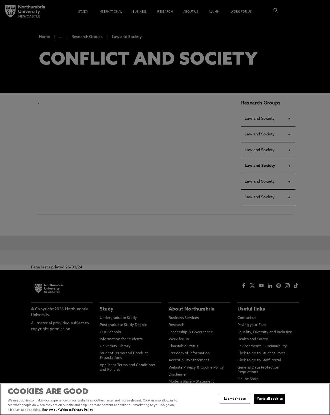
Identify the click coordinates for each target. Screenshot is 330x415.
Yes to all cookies (270, 398)
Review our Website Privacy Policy (67, 410)
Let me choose (235, 398)
